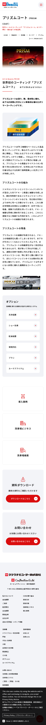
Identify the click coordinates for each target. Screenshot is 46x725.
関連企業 (5, 614)
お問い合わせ (7, 670)
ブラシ (11, 357)
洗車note (26, 637)
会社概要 (5, 600)
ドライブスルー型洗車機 (11, 633)
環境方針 (26, 600)
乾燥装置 (12, 336)
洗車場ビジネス (28, 607)
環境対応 (12, 347)
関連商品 (5, 651)
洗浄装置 (12, 314)
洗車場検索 (27, 629)
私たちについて (7, 596)
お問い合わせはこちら (20, 541)
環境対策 (26, 603)
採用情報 (5, 685)
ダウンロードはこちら (20, 498)
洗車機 (4, 629)
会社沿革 (5, 618)
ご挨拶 (4, 603)
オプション (6, 659)
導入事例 (26, 611)
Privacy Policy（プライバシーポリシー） (18, 715)
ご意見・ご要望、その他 (11, 681)
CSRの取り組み (28, 596)
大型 (4, 644)
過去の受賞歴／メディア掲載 (12, 622)
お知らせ (26, 633)
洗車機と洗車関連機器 (10, 674)
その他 (4, 655)
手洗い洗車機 (7, 640)
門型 (4, 637)
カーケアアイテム (16, 368)
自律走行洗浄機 (7, 648)
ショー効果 (13, 325)
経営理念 (5, 607)
